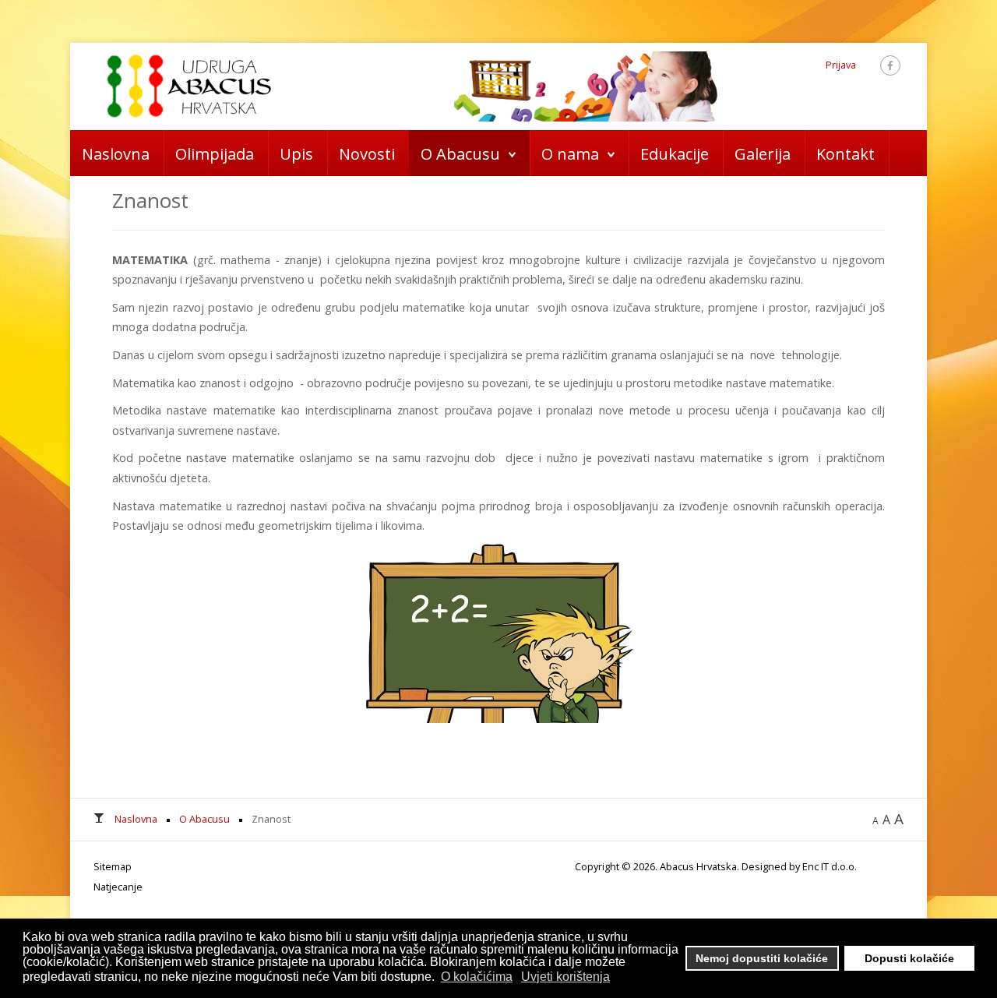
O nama (570, 153)
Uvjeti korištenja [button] (565, 976)
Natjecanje (118, 887)
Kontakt (845, 153)
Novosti (367, 153)
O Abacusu (460, 153)
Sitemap (112, 866)
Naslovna (116, 153)
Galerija (763, 153)
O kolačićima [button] (477, 976)
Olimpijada (214, 153)
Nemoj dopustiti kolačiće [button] (762, 958)
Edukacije (674, 153)
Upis (296, 153)
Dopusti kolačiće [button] (909, 958)
